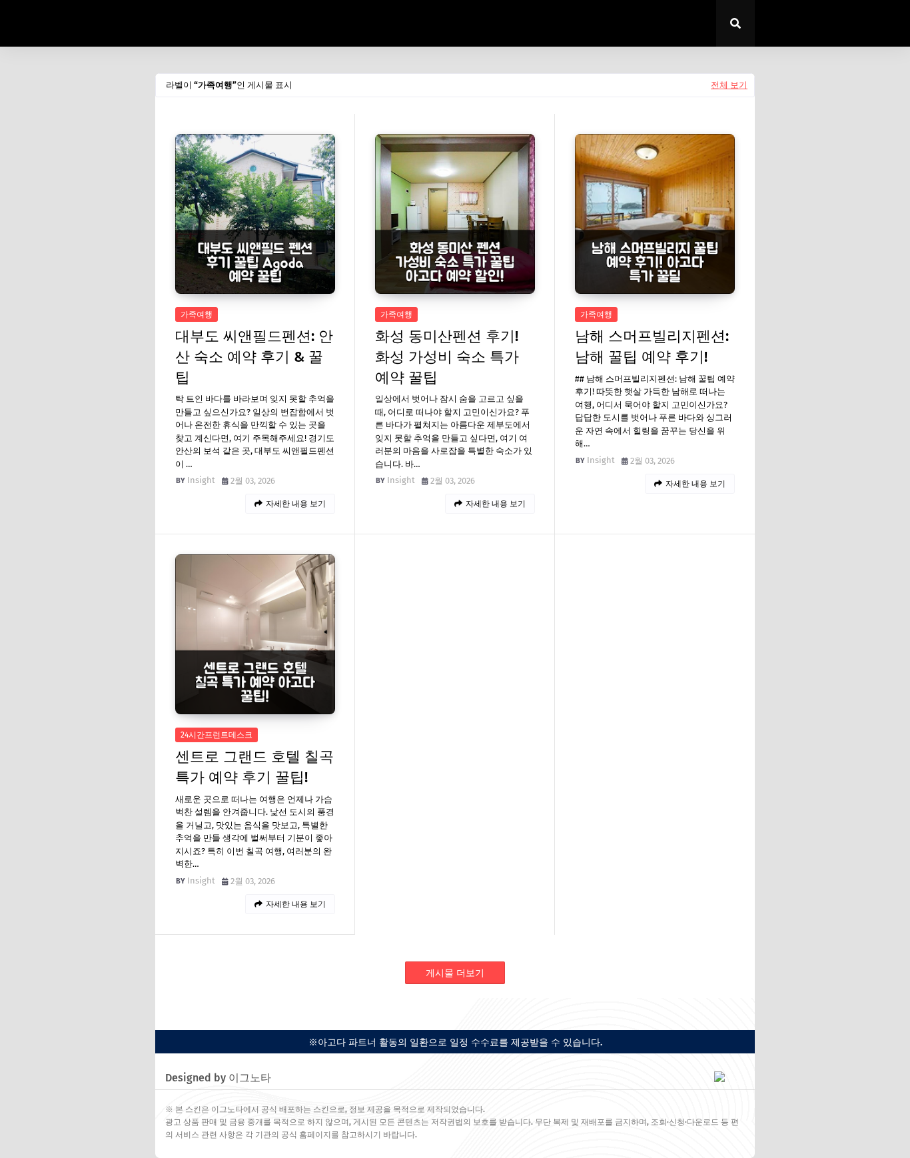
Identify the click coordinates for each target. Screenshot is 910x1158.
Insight (201, 480)
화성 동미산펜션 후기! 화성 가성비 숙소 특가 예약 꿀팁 (447, 356)
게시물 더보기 (455, 973)
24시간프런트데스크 (216, 735)
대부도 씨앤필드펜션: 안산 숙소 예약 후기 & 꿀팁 (254, 356)
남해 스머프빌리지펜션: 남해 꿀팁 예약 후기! (652, 346)
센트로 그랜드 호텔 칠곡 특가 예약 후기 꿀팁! (254, 767)
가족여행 (197, 314)
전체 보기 (729, 85)
